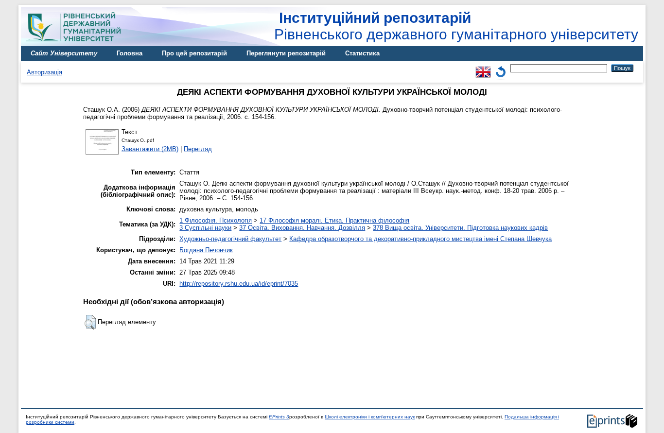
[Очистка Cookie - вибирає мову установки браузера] (500, 67)
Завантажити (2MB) (150, 149)
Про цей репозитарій (194, 53)
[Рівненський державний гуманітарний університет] (77, 44)
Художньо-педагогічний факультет (230, 238)
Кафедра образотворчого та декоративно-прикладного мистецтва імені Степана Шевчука (420, 238)
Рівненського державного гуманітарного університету (456, 26)
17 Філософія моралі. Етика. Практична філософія (334, 220)
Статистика (362, 53)
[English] (483, 67)
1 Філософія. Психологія (215, 220)
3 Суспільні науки (205, 227)
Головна (129, 53)
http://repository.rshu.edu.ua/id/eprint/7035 (238, 283)
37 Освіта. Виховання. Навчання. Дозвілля (302, 227)
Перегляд (198, 149)
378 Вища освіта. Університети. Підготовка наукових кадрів (460, 227)
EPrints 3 (279, 416)
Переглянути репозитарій (286, 53)
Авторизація (44, 72)
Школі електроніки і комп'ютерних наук (370, 416)
